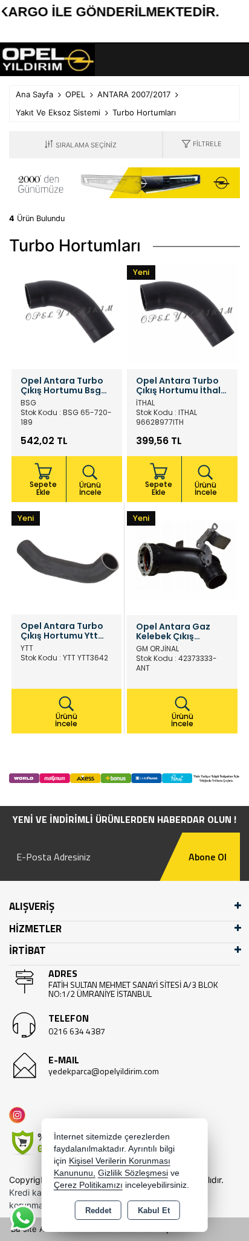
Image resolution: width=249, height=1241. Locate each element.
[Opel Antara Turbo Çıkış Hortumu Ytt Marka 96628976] (66, 559)
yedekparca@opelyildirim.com (103, 1071)
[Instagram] (19, 1115)
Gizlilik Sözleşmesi (133, 1173)
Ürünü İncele (90, 488)
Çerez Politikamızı (88, 1185)
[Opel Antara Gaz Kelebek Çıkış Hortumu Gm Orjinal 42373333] (182, 559)
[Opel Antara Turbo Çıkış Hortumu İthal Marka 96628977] (182, 313)
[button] (201, 144)
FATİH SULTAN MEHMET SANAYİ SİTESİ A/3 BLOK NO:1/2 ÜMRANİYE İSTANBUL (133, 989)
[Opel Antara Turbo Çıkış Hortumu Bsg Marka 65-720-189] (66, 313)
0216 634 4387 (76, 1031)
